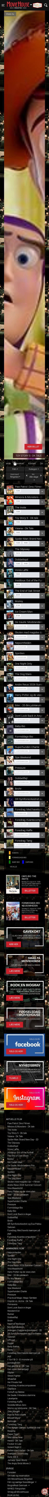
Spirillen (11, 1172)
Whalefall (11, 1379)
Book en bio (13, 1495)
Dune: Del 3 (12, 1457)
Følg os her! (16, 1051)
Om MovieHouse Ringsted (19, 1479)
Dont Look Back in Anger (19, 1214)
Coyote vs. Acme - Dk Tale (20, 1301)
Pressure (11, 1204)
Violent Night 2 (14, 1447)
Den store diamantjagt (18, 1369)
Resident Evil (13, 1311)
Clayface (11, 1388)
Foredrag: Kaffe (14, 1240)
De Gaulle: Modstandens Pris (21, 1165)
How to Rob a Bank (16, 1414)
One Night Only (14, 1175)
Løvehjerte (12, 1398)
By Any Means (14, 1278)
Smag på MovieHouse (18, 1492)
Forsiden (11, 1472)
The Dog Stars (14, 1178)
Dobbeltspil (12, 1146)
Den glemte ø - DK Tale (18, 1366)
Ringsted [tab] (14, 476)
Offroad (11, 1340)
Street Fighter (13, 1375)
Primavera (12, 1304)
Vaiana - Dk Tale (15, 1136)
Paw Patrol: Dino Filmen (18, 1123)
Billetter (30, 890)
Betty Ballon (13, 1346)
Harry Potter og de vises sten (21, 1191)
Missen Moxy (13, 1418)
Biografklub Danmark (17, 1485)
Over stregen (13, 1411)
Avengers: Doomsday (17, 1453)
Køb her (13, 944)
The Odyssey (13, 1143)
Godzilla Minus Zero (16, 1405)
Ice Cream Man (14, 1162)
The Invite (12, 1130)
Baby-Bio (11, 1211)
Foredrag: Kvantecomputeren (21, 1237)
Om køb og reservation (18, 1475)
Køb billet (33, 446)
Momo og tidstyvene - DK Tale (21, 1408)
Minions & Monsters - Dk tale (20, 1126)
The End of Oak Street (17, 1155)
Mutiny (10, 1159)
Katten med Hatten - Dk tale (20, 1450)
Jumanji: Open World (17, 1460)
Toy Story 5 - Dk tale (17, 1133)
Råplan (10, 1372)
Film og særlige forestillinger (21, 1482)
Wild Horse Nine (14, 1437)
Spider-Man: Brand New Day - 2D (22, 1139)
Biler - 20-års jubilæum (17, 1194)
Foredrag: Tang (14, 1243)
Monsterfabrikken (15, 1327)
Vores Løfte (31, 455)
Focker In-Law (14, 1444)
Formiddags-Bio (15, 1207)
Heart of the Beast (16, 1324)
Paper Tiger (13, 1434)
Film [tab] (14, 469)
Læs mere (14, 971)
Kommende (32, 463)
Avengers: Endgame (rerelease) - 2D (24, 1330)
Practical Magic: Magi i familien (22, 1298)
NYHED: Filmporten (16, 1488)
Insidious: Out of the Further (20, 1152)
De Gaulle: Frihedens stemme (21, 1395)
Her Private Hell (14, 1382)
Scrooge (11, 1421)
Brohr (10, 1220)
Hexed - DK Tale (15, 1440)
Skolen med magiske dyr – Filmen (23, 1181)
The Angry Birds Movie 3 (18, 1463)
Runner (10, 1314)
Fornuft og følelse (15, 1392)
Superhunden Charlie (17, 1201)
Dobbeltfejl (12, 1217)
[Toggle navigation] (46, 5)
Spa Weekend (14, 1198)
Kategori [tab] (33, 469)
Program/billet (15, 463)
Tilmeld (13, 1078)
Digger (10, 1343)
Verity (10, 1350)
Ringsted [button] (20, 3)
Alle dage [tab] (33, 476)
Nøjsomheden (14, 1168)
